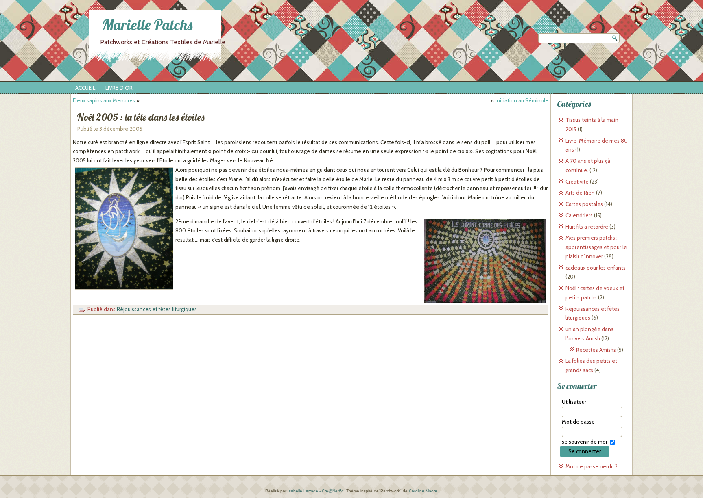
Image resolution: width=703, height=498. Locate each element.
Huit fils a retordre (586, 226)
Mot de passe (578, 421)
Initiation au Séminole (522, 100)
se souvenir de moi (584, 441)
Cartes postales (584, 204)
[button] (124, 228)
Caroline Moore (423, 491)
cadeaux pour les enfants (595, 267)
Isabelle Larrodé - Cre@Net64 (316, 491)
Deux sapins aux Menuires (104, 100)
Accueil (85, 87)
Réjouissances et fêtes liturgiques (157, 309)
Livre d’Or (119, 87)
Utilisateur (574, 401)
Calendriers (579, 215)
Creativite (577, 181)
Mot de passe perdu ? (591, 466)
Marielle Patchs (147, 24)
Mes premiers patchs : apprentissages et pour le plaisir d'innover (596, 247)
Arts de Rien (580, 192)
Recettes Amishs (596, 349)
